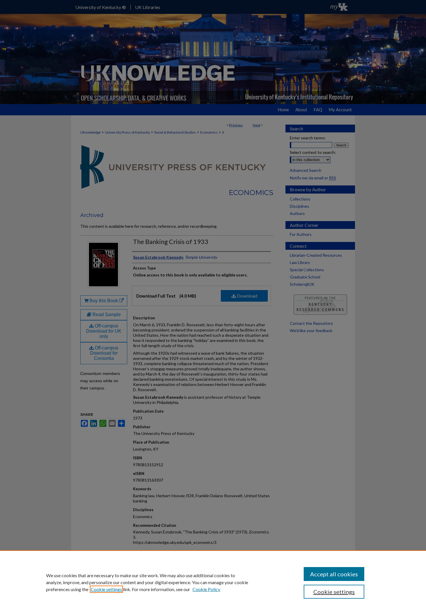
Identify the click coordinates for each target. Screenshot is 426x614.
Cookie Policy (206, 589)
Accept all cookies (334, 574)
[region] (213, 582)
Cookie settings (106, 589)
